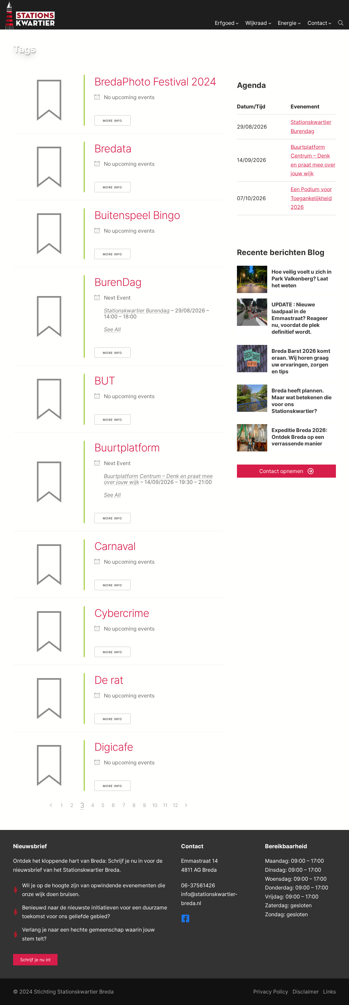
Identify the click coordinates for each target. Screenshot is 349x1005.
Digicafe (113, 746)
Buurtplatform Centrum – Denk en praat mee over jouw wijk (158, 479)
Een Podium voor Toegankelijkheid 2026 (311, 198)
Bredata (112, 148)
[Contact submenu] (330, 23)
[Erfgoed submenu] (237, 23)
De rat (108, 679)
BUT (104, 380)
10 (154, 805)
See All (112, 329)
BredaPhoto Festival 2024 (155, 81)
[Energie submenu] (299, 23)
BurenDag (118, 282)
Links (329, 991)
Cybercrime (121, 613)
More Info (112, 121)
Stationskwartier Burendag (137, 310)
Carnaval (115, 546)
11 (165, 805)
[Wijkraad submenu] (270, 23)
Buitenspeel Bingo (137, 215)
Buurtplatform (127, 447)
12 (175, 805)
